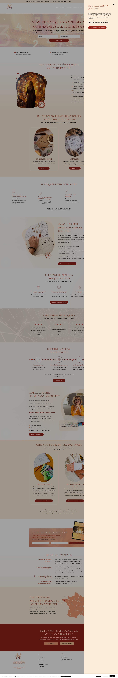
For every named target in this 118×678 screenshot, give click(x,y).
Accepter (112, 676)
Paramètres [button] (98, 676)
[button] (113, 4)
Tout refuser (105, 676)
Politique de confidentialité (66, 676)
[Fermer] (116, 676)
